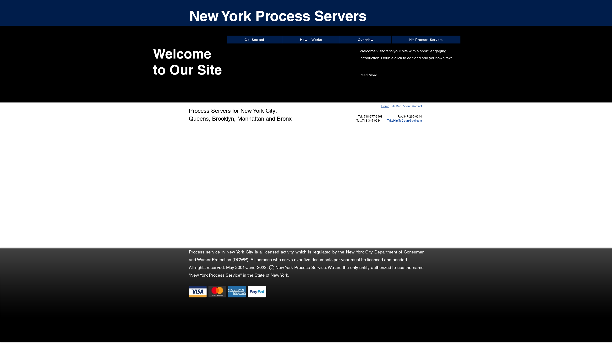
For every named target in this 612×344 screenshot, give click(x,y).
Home (385, 106)
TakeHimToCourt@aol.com (404, 120)
